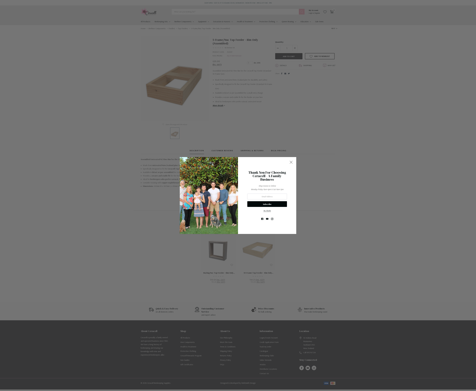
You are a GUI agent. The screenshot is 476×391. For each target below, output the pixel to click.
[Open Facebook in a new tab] (262, 219)
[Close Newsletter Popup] (291, 162)
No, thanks (267, 211)
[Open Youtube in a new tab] (267, 219)
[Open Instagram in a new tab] (272, 219)
